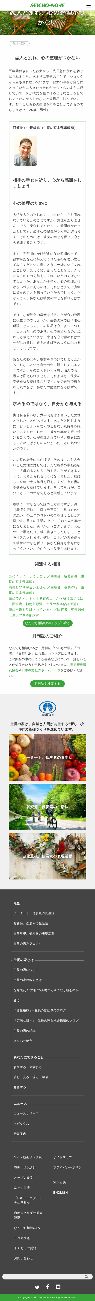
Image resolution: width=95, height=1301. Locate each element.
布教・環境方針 (25, 1167)
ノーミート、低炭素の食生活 (34, 913)
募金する (20, 1087)
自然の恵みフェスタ (28, 943)
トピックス (22, 1123)
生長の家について (26, 969)
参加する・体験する (28, 1067)
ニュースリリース (26, 1113)
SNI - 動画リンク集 (28, 1157)
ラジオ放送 (22, 1238)
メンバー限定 (23, 1041)
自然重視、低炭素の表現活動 (34, 933)
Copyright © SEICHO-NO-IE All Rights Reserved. (47, 1297)
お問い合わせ (23, 1258)
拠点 (17, 1000)
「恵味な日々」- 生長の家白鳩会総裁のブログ (46, 1020)
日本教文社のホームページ (41, 670)
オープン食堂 (23, 1177)
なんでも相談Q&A (27, 1228)
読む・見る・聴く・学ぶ (31, 1077)
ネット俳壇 (22, 1188)
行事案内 (20, 1134)
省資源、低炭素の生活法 (31, 923)
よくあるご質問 (25, 1248)
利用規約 (59, 1182)
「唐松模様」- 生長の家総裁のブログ (40, 1010)
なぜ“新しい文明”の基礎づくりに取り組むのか (46, 990)
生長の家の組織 (25, 1030)
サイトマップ (62, 1157)
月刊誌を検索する (47, 683)
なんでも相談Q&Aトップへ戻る (47, 623)
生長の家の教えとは (28, 980)
